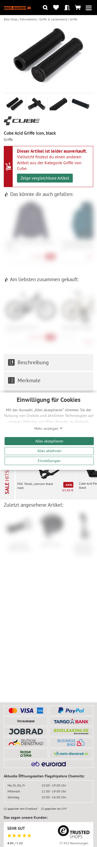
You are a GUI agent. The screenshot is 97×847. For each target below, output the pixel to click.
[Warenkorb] (77, 7)
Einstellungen (49, 460)
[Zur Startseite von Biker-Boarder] (17, 7)
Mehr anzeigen (47, 428)
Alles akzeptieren (49, 441)
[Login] (67, 7)
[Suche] (45, 7)
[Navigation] (88, 7)
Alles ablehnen (49, 450)
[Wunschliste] (56, 7)
